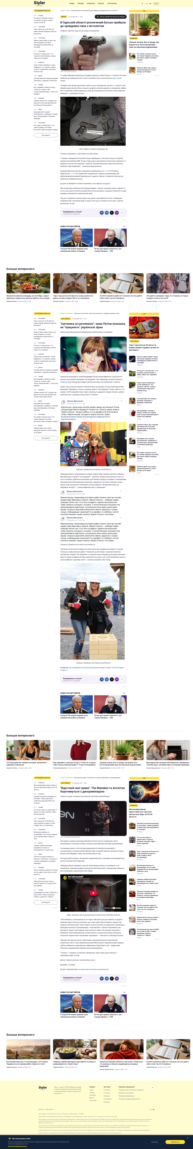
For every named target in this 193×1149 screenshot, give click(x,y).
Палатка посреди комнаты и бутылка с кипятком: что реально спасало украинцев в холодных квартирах (45, 860)
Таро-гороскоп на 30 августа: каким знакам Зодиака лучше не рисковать (45, 31)
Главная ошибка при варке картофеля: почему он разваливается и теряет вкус (44, 848)
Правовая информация (126, 1096)
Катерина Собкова (58, 301)
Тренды (80, 3)
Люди (72, 3)
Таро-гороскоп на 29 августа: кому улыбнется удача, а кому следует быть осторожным (73, 297)
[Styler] (39, 3)
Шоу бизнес (69, 313)
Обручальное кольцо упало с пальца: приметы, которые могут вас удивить (45, 883)
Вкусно (101, 3)
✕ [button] (187, 1137)
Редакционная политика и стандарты (131, 1090)
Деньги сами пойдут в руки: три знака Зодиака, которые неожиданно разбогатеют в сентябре (45, 44)
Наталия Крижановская (60, 768)
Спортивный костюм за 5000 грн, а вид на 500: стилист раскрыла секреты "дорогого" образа (46, 895)
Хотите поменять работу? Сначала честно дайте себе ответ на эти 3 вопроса (121, 297)
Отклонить (154, 1142)
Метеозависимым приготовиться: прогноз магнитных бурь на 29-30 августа (45, 787)
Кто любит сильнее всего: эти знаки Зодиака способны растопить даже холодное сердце (46, 127)
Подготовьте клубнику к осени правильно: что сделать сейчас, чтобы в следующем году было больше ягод (45, 68)
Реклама (106, 1102)
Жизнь (68, 10)
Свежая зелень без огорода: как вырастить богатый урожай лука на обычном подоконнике (45, 103)
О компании (107, 1099)
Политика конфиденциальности (129, 1099)
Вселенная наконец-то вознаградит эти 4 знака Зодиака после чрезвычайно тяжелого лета (45, 835)
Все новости (46, 135)
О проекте (107, 1090)
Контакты (107, 1093)
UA (146, 3)
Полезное (91, 3)
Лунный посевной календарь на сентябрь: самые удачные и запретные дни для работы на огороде (28, 297)
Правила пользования (126, 1093)
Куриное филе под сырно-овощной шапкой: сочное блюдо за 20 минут (147, 70)
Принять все (175, 1142)
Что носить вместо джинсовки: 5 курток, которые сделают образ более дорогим (45, 812)
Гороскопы (112, 3)
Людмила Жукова (11, 301)
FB (102, 212)
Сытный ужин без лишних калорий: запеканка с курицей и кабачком (46, 79)
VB (117, 212)
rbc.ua (156, 3)
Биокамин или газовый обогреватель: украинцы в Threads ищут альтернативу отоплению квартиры (46, 115)
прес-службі (117, 78)
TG (107, 212)
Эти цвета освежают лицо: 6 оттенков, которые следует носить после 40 (44, 20)
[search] (142, 3)
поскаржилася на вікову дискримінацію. (94, 969)
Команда (107, 1096)
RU (150, 3)
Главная (62, 10)
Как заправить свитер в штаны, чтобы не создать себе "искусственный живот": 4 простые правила (46, 90)
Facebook (64, 382)
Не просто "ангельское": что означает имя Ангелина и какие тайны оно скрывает (45, 56)
